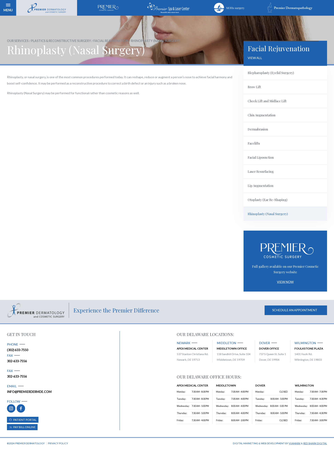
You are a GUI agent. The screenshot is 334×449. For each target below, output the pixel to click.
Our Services (18, 41)
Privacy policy (58, 443)
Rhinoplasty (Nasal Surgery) (155, 41)
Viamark (294, 443)
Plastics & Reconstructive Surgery (61, 41)
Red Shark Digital (315, 443)
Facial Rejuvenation (110, 41)
